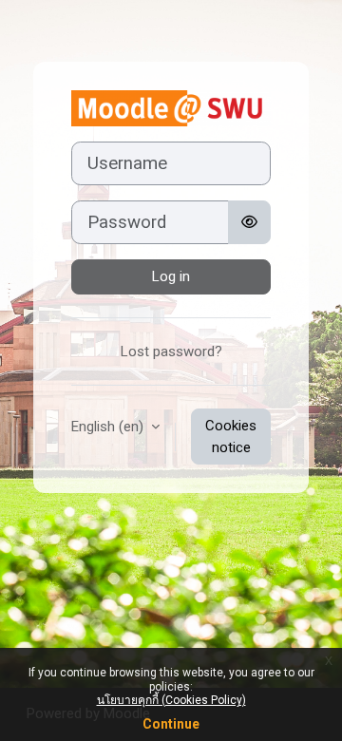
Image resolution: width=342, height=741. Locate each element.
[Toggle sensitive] (249, 222)
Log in (171, 276)
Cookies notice (230, 436)
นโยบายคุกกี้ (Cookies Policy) (171, 700)
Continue (171, 724)
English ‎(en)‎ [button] (109, 426)
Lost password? (171, 351)
